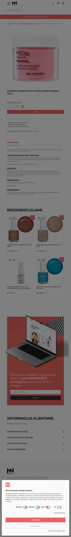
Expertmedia (61, 531)
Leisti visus (35, 520)
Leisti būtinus (35, 526)
